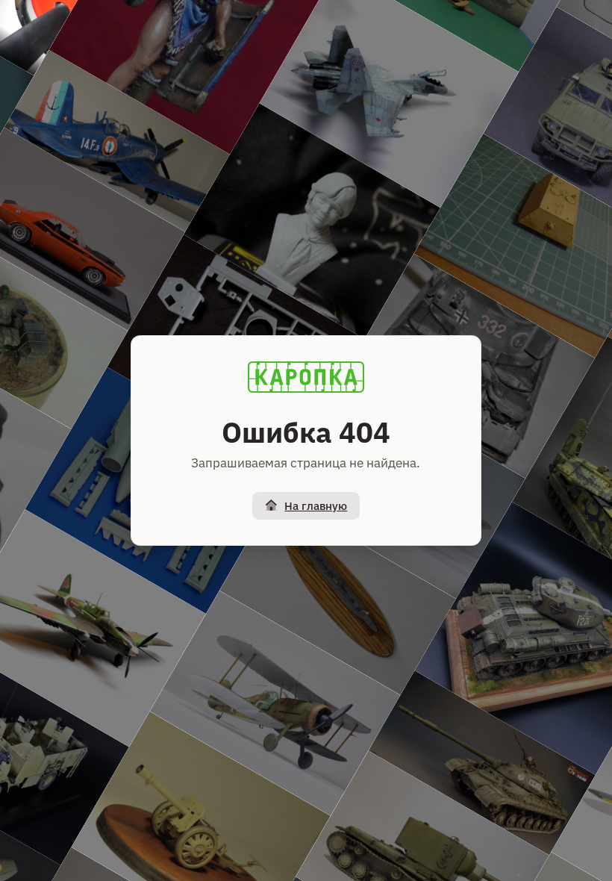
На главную (315, 506)
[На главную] (306, 377)
